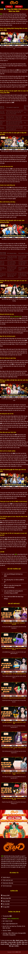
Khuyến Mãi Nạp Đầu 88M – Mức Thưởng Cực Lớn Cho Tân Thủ (14, 799)
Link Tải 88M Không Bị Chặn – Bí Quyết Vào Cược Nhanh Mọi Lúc (14, 649)
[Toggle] (2, 574)
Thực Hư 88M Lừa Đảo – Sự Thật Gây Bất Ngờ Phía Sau (14, 673)
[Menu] (2, 2)
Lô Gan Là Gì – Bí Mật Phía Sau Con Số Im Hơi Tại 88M (14, 697)
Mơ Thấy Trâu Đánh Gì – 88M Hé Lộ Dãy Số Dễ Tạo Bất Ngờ (14, 723)
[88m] (14, 2)
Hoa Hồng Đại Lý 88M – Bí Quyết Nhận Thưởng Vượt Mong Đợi (14, 623)
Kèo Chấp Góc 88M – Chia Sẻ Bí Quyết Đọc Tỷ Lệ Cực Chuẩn (14, 773)
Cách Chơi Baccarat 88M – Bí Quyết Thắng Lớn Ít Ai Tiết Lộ (14, 748)
